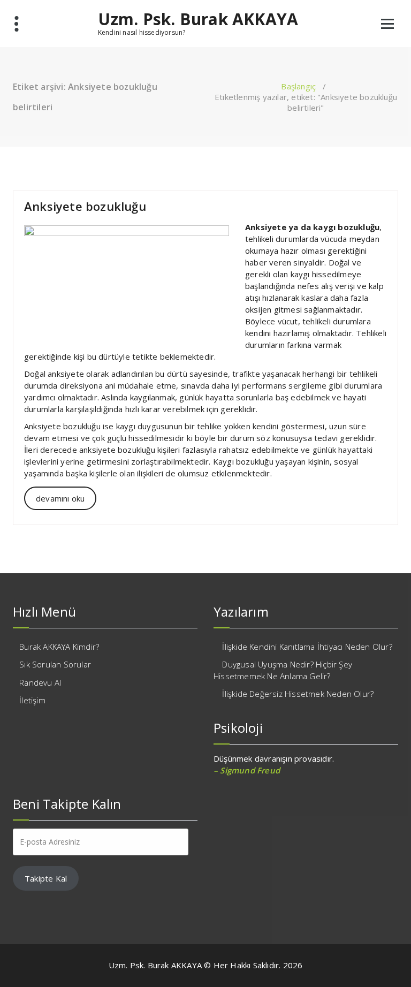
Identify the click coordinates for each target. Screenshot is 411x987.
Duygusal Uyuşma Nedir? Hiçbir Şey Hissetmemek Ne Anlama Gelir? (283, 670)
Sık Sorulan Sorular (55, 664)
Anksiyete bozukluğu (85, 206)
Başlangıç (298, 86)
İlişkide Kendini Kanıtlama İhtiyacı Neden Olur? (307, 646)
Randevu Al (40, 682)
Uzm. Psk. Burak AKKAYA (198, 19)
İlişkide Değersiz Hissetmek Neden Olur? (298, 693)
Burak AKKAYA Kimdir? (59, 646)
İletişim (32, 700)
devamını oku (60, 498)
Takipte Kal (46, 878)
